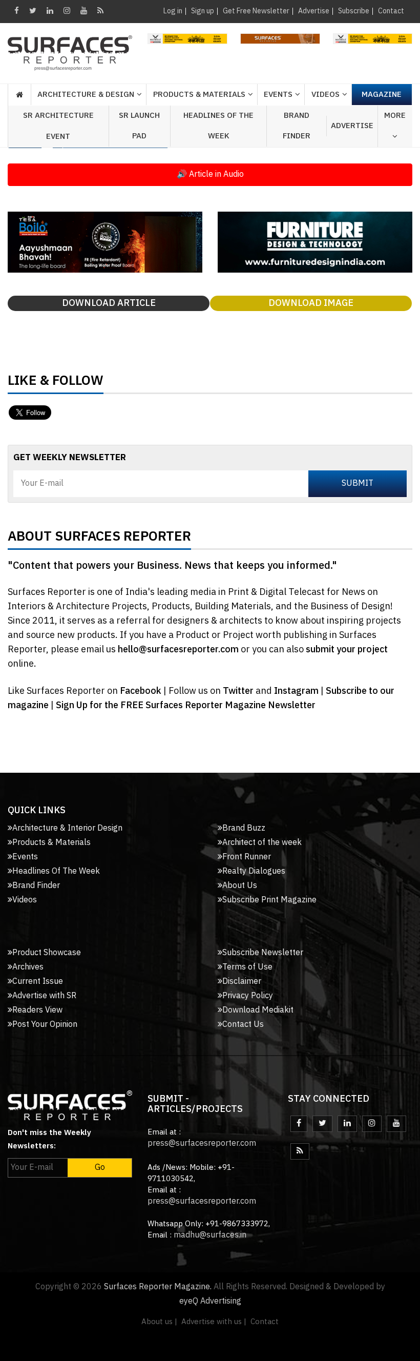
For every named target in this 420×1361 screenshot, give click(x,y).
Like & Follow (55, 383)
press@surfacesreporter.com (202, 1143)
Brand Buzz (243, 828)
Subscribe (353, 11)
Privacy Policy (247, 996)
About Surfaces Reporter (99, 539)
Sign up (202, 11)
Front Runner (246, 857)
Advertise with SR (44, 996)
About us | (159, 1321)
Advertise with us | (213, 1321)
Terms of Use (247, 967)
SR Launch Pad (139, 125)
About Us (239, 886)
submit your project (347, 649)
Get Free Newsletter (256, 11)
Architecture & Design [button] (85, 94)
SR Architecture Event (58, 126)
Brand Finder (296, 125)
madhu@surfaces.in (210, 1235)
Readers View (37, 1010)
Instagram (297, 691)
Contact (391, 11)
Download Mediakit (257, 1010)
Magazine (382, 94)
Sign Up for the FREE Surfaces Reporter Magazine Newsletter (186, 705)
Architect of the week (262, 843)
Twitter (239, 691)
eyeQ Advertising (210, 1301)
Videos (325, 94)
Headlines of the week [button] (218, 125)
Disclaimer (241, 981)
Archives (28, 967)
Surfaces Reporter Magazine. (158, 1287)
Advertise (313, 11)
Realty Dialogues (253, 871)
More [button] (395, 115)
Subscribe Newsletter (262, 953)
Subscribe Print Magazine (269, 900)
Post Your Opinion (44, 1025)
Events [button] (278, 94)
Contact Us (243, 1025)
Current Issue (37, 981)
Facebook (141, 691)
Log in (172, 11)
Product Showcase (46, 953)
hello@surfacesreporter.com (178, 649)
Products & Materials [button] (199, 94)
